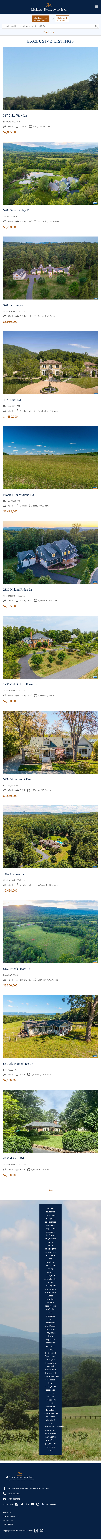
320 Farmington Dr (15, 305)
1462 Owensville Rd (16, 874)
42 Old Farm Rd (13, 1158)
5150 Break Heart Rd (16, 968)
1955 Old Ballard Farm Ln (20, 684)
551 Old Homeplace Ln (18, 1063)
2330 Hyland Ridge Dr (17, 589)
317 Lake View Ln (15, 115)
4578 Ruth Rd (12, 400)
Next (51, 1190)
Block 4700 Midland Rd (18, 495)
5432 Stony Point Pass (17, 779)
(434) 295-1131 (14, 1494)
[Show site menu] (96, 7)
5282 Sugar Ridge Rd (17, 210)
